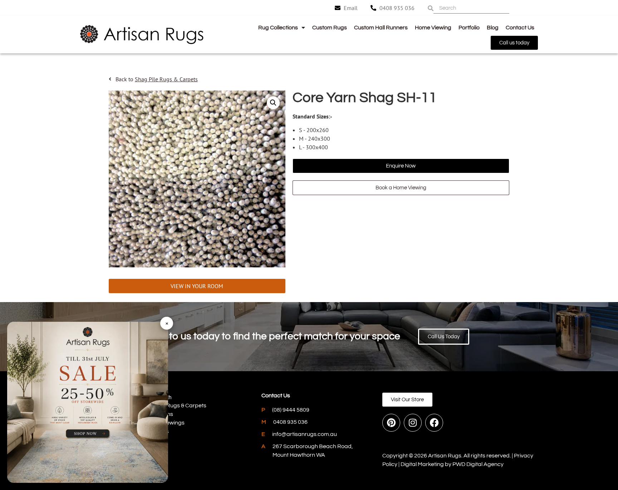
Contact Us (520, 27)
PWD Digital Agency (478, 464)
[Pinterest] (391, 423)
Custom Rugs (329, 27)
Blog (493, 27)
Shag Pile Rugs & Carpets (166, 79)
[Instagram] (413, 423)
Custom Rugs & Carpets (175, 405)
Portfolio (469, 27)
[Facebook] (434, 423)
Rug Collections (278, 27)
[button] (273, 102)
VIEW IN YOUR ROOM (197, 286)
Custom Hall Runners (381, 27)
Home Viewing (433, 27)
